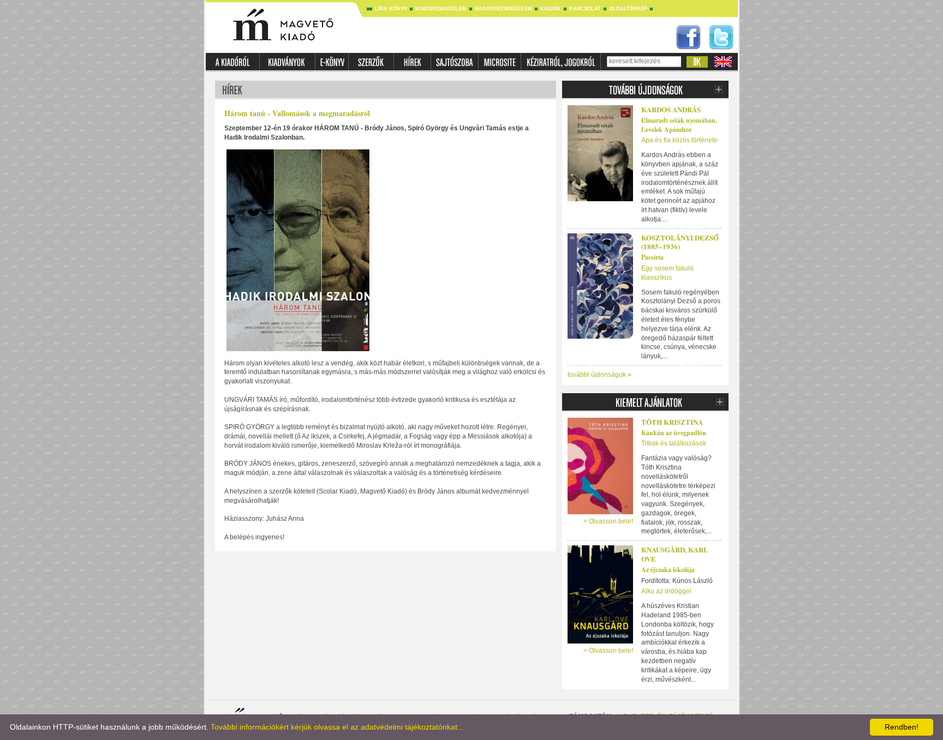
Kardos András (671, 109)
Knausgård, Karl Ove (674, 554)
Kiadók (550, 8)
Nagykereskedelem (503, 8)
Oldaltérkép (628, 8)
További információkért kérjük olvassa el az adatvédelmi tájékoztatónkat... (337, 727)
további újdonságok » (599, 374)
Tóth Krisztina (672, 422)
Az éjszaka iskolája (668, 569)
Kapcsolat (585, 8)
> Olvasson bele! (608, 521)
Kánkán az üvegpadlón (673, 432)
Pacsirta (652, 257)
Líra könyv (391, 8)
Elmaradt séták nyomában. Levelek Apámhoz (679, 125)
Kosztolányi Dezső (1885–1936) (680, 242)
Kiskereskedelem (441, 8)
